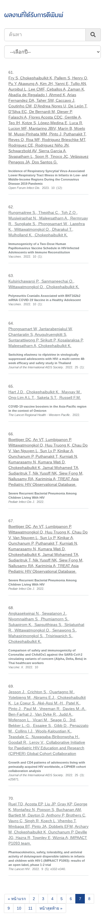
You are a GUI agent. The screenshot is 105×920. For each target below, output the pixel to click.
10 (19, 908)
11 (30, 908)
